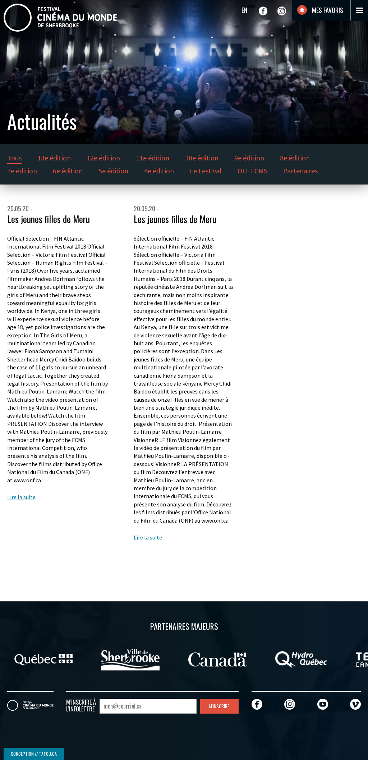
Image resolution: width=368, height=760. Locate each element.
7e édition (22, 170)
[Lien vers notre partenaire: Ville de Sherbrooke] (126, 658)
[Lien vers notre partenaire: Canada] (213, 658)
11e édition (152, 157)
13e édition (54, 157)
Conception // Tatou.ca (34, 754)
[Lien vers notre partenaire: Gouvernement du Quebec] (39, 658)
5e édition (113, 170)
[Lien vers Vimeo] (355, 704)
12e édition (103, 157)
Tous (14, 157)
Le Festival (206, 170)
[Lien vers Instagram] (281, 10)
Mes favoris (326, 10)
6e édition (68, 170)
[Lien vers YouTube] (322, 704)
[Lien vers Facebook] (263, 10)
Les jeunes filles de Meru (48, 219)
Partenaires (300, 170)
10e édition (201, 157)
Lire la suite (21, 497)
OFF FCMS (252, 170)
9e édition (249, 157)
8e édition (295, 157)
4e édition (159, 170)
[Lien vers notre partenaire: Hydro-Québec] (297, 658)
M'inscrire (219, 706)
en (244, 10)
